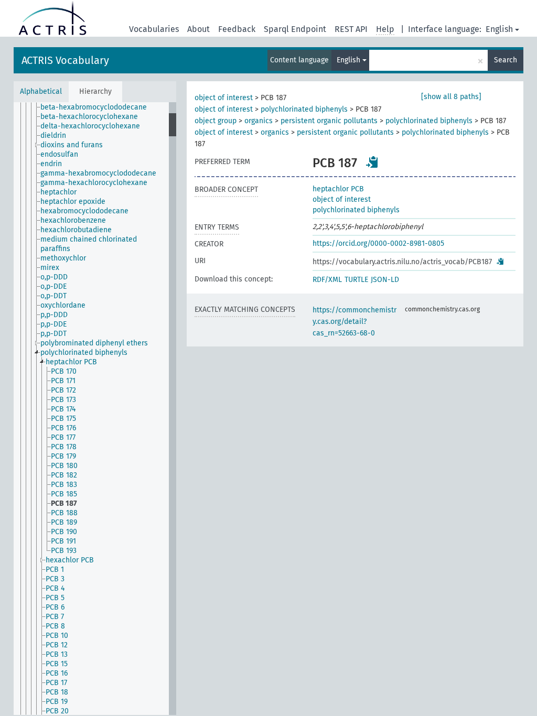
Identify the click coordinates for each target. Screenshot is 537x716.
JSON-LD (385, 279)
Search (505, 60)
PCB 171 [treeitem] (63, 380)
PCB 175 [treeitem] (63, 418)
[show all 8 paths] (451, 96)
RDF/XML (327, 279)
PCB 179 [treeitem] (63, 456)
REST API (351, 29)
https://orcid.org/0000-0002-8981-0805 (378, 243)
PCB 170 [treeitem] (64, 371)
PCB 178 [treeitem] (64, 446)
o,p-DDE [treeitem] (53, 286)
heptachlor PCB (338, 189)
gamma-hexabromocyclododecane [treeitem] (98, 173)
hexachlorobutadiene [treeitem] (76, 229)
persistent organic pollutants (329, 120)
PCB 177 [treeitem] (63, 437)
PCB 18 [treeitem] (57, 692)
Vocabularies (154, 29)
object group (216, 120)
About (198, 29)
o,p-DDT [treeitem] (53, 295)
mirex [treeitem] (49, 267)
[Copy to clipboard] (372, 162)
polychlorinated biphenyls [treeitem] (83, 352)
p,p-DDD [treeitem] (54, 314)
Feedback (236, 29)
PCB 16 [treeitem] (57, 673)
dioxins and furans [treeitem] (71, 144)
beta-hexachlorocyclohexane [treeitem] (89, 116)
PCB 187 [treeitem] (64, 503)
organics (258, 120)
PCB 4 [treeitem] (55, 588)
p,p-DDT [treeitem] (53, 333)
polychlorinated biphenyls (304, 109)
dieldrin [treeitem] (53, 135)
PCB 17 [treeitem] (56, 682)
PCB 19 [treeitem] (57, 701)
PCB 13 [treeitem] (57, 654)
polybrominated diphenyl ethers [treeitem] (94, 343)
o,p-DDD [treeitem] (54, 277)
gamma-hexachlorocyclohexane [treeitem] (93, 182)
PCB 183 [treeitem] (64, 484)
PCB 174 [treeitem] (63, 409)
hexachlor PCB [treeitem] (70, 560)
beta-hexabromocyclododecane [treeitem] (93, 107)
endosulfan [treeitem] (59, 154)
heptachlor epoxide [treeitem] (72, 201)
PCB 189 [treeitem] (64, 522)
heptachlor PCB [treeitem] (71, 361)
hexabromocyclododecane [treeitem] (84, 211)
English (499, 29)
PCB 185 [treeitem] (64, 494)
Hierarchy (95, 91)
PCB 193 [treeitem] (64, 550)
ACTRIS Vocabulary (65, 60)
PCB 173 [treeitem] (63, 399)
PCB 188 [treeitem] (64, 512)
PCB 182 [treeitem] (64, 475)
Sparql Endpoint (295, 29)
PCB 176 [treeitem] (63, 428)
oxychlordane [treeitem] (62, 305)
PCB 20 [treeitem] (57, 711)
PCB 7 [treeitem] (55, 616)
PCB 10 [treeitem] (57, 635)
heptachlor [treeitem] (58, 192)
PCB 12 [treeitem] (57, 645)
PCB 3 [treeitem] (55, 578)
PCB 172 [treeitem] (63, 390)
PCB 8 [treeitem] (55, 626)
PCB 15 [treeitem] (57, 663)
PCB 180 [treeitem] (64, 465)
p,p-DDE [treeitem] (53, 324)
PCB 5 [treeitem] (55, 597)
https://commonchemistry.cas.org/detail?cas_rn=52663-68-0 (354, 322)
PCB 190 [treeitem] (64, 531)
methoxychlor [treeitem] (63, 258)
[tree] (95, 408)
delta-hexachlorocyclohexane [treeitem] (90, 126)
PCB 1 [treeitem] (55, 569)
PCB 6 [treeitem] (55, 607)
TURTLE (356, 279)
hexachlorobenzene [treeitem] (73, 220)
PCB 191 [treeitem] (63, 541)
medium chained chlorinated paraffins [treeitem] (88, 244)
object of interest (224, 97)
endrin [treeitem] (51, 163)
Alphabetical (41, 91)
